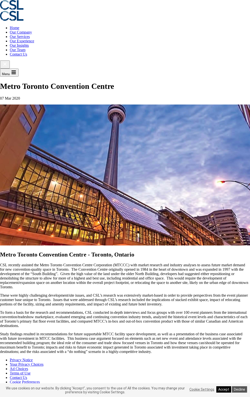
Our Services (20, 37)
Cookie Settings (201, 389)
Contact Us (18, 54)
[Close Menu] (5, 64)
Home (14, 28)
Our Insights (19, 45)
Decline (239, 389)
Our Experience (22, 41)
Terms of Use (20, 373)
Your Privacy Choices (26, 364)
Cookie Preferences (25, 382)
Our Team (17, 50)
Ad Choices (19, 369)
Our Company (21, 32)
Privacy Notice (21, 360)
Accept (223, 389)
